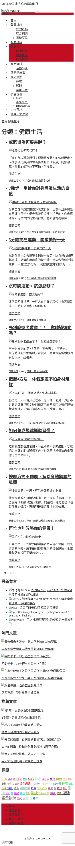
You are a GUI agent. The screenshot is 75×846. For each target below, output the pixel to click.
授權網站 (14, 810)
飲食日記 (50, 232)
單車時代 (67, 779)
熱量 (33, 788)
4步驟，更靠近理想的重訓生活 (21, 717)
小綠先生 (22, 102)
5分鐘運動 (32, 278)
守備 (9, 783)
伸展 (40, 278)
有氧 (33, 783)
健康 (29, 320)
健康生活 (22, 55)
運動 (43, 232)
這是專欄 (16, 94)
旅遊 (43, 423)
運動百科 (22, 29)
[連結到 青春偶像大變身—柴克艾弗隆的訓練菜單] (29, 641)
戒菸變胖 (31, 180)
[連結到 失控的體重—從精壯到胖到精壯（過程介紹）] (32, 739)
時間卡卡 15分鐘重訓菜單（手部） (24, 663)
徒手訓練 (25, 783)
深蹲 (4, 788)
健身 (33, 320)
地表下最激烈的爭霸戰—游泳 (20, 732)
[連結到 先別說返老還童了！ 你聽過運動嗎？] (35, 341)
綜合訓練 (22, 33)
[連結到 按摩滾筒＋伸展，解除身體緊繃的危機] (35, 490)
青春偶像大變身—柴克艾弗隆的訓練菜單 (27, 649)
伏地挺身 (17, 779)
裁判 (28, 793)
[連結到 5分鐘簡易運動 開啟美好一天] (30, 248)
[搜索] (37, 11)
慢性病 (39, 371)
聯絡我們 (14, 814)
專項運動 (16, 77)
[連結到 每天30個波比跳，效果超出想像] (23, 754)
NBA (9, 779)
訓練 (44, 469)
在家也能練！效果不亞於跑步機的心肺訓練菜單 (32, 678)
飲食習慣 (60, 232)
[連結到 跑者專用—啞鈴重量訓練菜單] (21, 685)
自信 (38, 232)
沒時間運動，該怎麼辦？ (32, 286)
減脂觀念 (22, 50)
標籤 (5, 770)
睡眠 (44, 566)
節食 (48, 566)
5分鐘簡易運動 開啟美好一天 (37, 240)
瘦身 (39, 566)
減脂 (16, 788)
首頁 (4, 121)
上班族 (28, 566)
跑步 (53, 793)
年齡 (33, 371)
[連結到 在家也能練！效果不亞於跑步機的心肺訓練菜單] (33, 670)
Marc (19, 98)
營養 (50, 788)
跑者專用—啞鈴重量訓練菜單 (20, 692)
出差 (29, 423)
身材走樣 (60, 423)
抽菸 (48, 180)
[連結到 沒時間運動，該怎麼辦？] (26, 294)
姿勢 (3, 783)
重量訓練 (16, 24)
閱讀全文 (14, 173)
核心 (39, 783)
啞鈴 (59, 779)
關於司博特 (16, 819)
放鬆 (43, 520)
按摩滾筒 (47, 278)
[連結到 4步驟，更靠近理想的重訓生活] (22, 710)
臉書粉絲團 (16, 823)
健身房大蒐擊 (19, 114)
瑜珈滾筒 (50, 520)
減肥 (10, 788)
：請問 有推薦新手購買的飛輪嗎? (37, 607)
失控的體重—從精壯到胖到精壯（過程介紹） (30, 746)
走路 (38, 320)
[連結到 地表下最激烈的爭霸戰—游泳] (21, 725)
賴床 (54, 278)
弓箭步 (15, 783)
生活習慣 (31, 232)
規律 (40, 469)
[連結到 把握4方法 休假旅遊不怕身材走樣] (33, 393)
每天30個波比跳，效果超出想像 (21, 761)
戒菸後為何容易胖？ (27, 142)
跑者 (59, 793)
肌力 (65, 788)
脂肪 (16, 793)
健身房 (45, 779)
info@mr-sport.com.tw (37, 838)
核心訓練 (56, 783)
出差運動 (36, 423)
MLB (4, 779)
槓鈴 (70, 783)
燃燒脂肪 (42, 788)
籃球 (19, 85)
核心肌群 (47, 783)
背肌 (7, 793)
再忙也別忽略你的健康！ (32, 528)
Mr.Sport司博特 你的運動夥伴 (20, 3)
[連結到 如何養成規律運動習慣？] (26, 439)
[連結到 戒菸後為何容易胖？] (23, 150)
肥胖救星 (16, 46)
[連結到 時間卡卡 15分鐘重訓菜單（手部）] (26, 656)
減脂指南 (25, 788)
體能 (54, 469)
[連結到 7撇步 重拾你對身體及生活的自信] (33, 202)
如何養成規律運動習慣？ (32, 430)
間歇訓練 (21, 799)
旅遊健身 (50, 423)
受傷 (53, 779)
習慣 (35, 469)
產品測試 (16, 64)
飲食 (29, 798)
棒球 (19, 81)
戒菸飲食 (41, 180)
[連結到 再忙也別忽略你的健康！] (26, 536)
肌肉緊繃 (60, 520)
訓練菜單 (43, 793)
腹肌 (22, 793)
